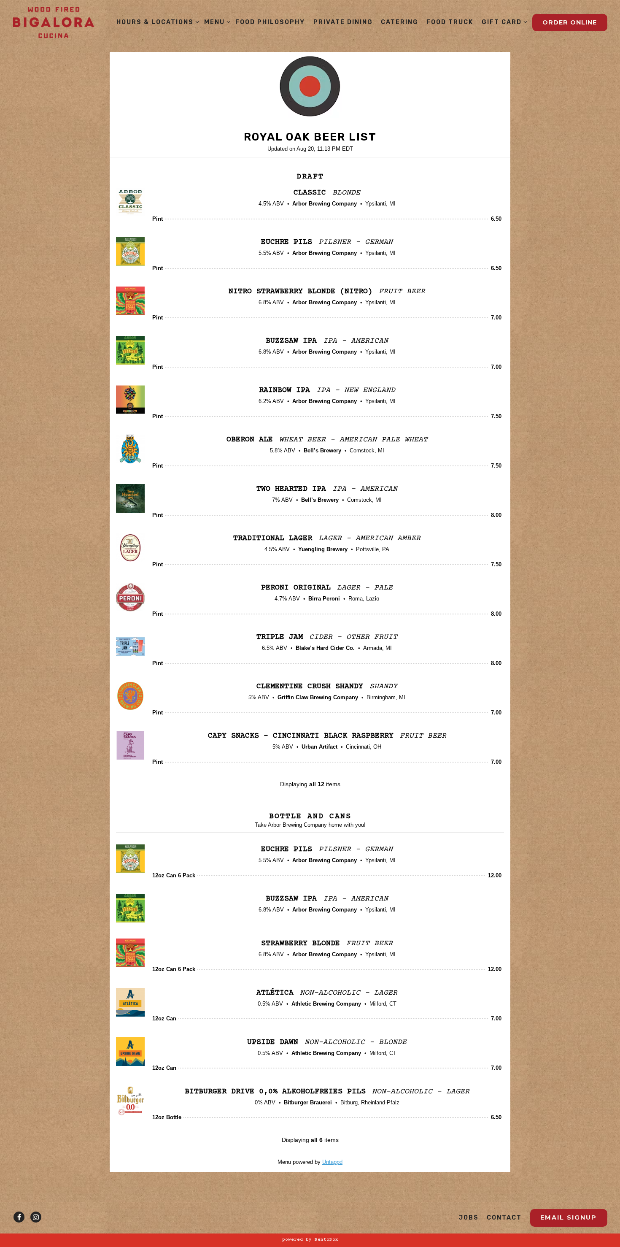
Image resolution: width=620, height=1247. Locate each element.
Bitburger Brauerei (308, 1102)
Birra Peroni (324, 598)
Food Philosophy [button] (270, 22)
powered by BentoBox (310, 1239)
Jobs (468, 1217)
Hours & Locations (156, 22)
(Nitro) (303, 291)
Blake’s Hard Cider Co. (325, 648)
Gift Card (503, 22)
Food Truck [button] (449, 22)
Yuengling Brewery (323, 549)
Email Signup (568, 1217)
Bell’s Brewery (322, 450)
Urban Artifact (319, 747)
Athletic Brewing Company (326, 1004)
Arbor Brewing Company (324, 203)
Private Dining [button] (343, 22)
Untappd (332, 1162)
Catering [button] (399, 22)
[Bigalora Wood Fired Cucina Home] (54, 22)
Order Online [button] (569, 22)
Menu (216, 22)
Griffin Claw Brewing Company (318, 697)
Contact (504, 1217)
